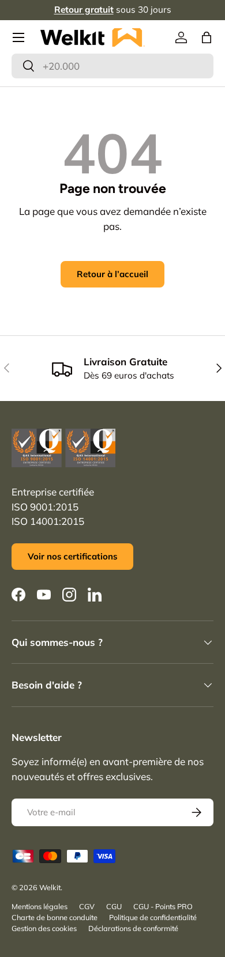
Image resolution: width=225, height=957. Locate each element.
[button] (206, 37)
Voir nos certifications (72, 556)
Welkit (50, 887)
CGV (87, 906)
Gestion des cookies (44, 928)
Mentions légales (40, 906)
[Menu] (18, 37)
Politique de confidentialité (153, 917)
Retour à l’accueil (112, 273)
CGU (114, 906)
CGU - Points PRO (163, 906)
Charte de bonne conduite (54, 917)
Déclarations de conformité (133, 928)
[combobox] (112, 66)
